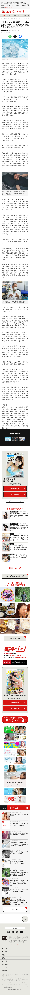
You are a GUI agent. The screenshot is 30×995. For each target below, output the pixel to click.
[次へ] (29, 439)
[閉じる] (28, 5)
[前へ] (1, 439)
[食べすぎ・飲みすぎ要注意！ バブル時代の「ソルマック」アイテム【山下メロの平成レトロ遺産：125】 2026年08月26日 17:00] (7, 594)
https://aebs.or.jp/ (13, 944)
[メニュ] (27, 12)
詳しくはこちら (9, 7)
